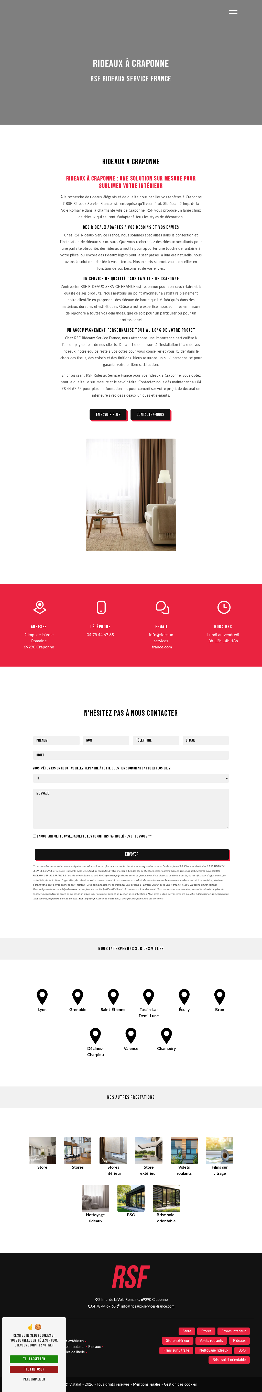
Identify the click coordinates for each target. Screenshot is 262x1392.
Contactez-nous (150, 414)
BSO (242, 1350)
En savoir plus (108, 414)
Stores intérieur (234, 1331)
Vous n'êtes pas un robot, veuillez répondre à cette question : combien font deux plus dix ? (101, 768)
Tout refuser (34, 1369)
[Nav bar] (233, 11)
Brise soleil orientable (229, 1360)
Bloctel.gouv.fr (87, 898)
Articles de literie (72, 1352)
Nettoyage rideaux (213, 1350)
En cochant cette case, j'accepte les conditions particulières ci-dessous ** (94, 836)
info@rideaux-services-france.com (161, 641)
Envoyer (131, 854)
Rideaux (94, 1347)
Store (187, 1331)
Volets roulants (72, 1347)
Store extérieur (177, 1341)
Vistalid (75, 1384)
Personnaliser (34, 1379)
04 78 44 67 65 (100, 635)
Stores (206, 1331)
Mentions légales (146, 1384)
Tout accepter (34, 1359)
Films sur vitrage (176, 1350)
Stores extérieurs (70, 1341)
